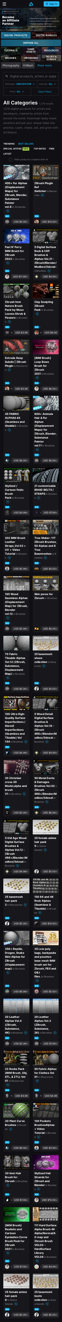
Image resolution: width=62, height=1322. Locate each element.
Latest (7, 153)
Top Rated (40, 148)
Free (52, 148)
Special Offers (15, 148)
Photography (11, 65)
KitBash (28, 65)
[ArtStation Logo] (31, 4)
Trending (9, 143)
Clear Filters (44, 91)
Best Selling (26, 143)
